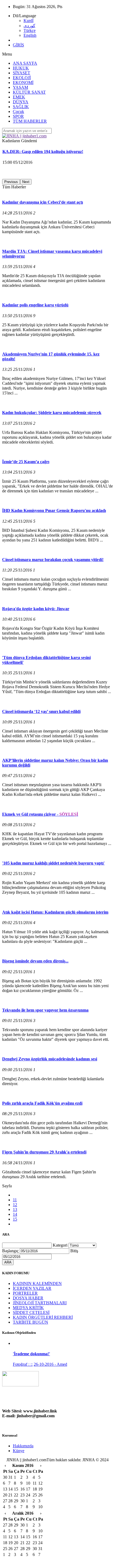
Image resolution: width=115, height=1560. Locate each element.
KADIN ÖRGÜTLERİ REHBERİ (43, 1317)
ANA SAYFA (25, 63)
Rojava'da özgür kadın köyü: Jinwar (35, 608)
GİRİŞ (18, 45)
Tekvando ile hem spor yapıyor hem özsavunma (45, 1010)
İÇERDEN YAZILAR (32, 1288)
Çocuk (18, 111)
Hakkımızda (23, 1446)
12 (15, 1204)
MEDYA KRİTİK (28, 1307)
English (30, 35)
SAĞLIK (21, 106)
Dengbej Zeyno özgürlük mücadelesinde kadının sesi (49, 1059)
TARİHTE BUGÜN (30, 1322)
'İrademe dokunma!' (31, 1354)
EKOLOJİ (22, 77)
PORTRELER (25, 1293)
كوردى (29, 25)
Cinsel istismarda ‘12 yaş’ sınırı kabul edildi (41, 711)
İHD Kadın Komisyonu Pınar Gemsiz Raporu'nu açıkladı (54, 510)
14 (15, 1214)
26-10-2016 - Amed (50, 1364)
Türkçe (30, 30)
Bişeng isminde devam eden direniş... (35, 961)
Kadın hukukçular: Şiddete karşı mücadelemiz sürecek (51, 412)
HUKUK (21, 68)
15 (15, 1219)
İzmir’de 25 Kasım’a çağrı (25, 461)
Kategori (60, 1245)
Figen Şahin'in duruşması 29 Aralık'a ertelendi (44, 1152)
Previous (11, 182)
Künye (18, 1450)
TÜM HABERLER (30, 121)
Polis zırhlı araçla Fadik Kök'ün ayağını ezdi (42, 1103)
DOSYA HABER (28, 1298)
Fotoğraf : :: (23, 1364)
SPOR (18, 116)
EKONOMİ (23, 82)
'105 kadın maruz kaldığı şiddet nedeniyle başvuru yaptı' (53, 863)
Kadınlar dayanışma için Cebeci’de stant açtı (42, 202)
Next (25, 182)
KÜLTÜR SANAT (29, 92)
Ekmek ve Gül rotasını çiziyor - (40, 814)
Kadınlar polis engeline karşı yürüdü (35, 305)
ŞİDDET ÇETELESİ (31, 1312)
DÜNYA (20, 102)
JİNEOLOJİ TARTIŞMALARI (40, 1303)
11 (15, 1200)
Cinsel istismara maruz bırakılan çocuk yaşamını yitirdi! (52, 559)
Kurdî (28, 20)
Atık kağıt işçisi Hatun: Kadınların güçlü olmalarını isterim (55, 912)
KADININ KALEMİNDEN (37, 1283)
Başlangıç (10, 1250)
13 (15, 1209)
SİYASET (21, 73)
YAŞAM (20, 87)
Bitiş (74, 1250)
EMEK (19, 97)
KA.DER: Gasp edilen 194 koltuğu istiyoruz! (42, 151)
